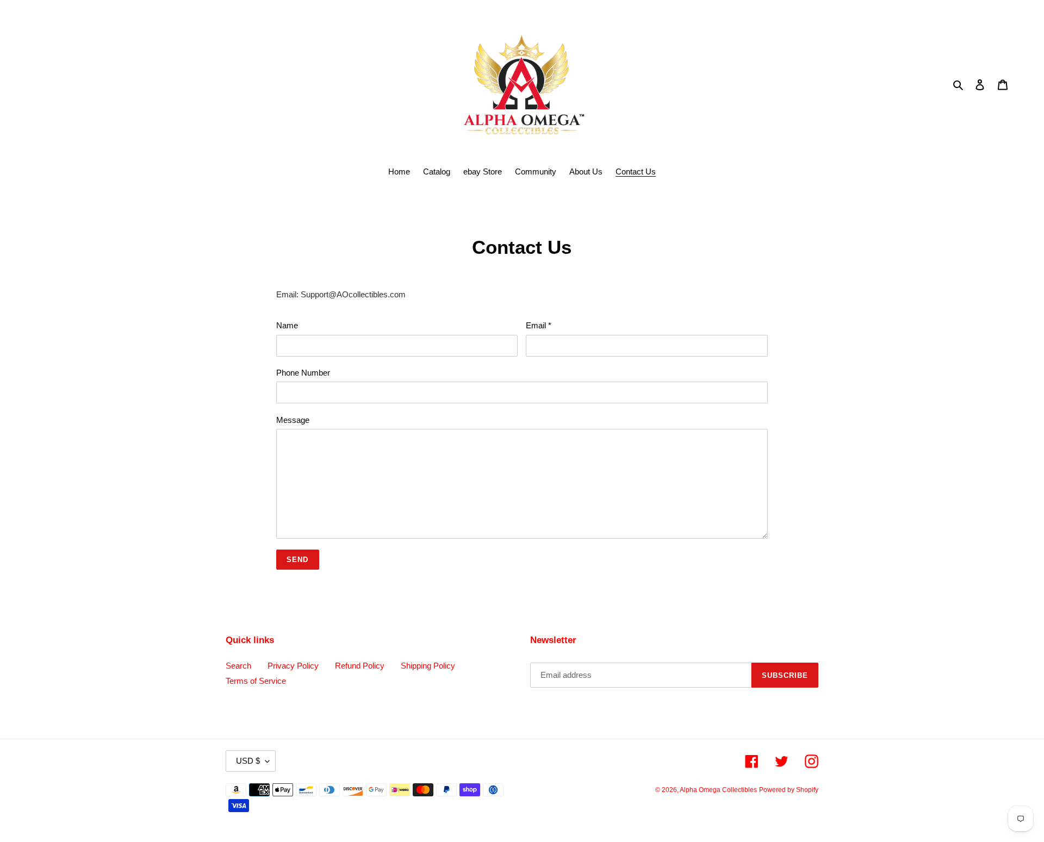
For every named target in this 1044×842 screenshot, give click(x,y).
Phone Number (303, 372)
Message (292, 420)
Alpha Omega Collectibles (718, 790)
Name (287, 325)
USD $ (248, 760)
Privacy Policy (293, 665)
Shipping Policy (428, 665)
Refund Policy (359, 665)
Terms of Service (256, 680)
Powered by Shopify (788, 790)
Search (238, 665)
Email (538, 325)
